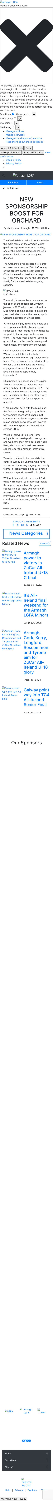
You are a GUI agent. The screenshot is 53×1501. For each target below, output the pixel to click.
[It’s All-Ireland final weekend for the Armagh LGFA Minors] (12, 598)
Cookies (32, 1490)
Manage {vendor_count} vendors (24, 138)
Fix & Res (13, 182)
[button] (26, 45)
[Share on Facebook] (13, 525)
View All (44, 543)
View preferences (11, 152)
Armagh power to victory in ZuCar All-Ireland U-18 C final (36, 565)
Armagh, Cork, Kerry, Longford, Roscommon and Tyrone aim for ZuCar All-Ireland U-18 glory (36, 652)
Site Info (9, 1467)
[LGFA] (9, 1411)
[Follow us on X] (27, 1440)
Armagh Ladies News (26, 521)
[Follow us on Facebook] (25, 1440)
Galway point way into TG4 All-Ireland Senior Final (36, 697)
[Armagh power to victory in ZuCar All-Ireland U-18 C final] (12, 556)
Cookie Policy (13, 159)
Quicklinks (10, 1460)
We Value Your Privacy (13, 1498)
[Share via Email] (23, 525)
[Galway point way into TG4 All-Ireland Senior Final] (12, 693)
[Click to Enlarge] (26, 234)
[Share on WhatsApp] (28, 525)
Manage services (15, 134)
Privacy (19, 1490)
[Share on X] (18, 525)
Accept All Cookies (12, 148)
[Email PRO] (23, 1440)
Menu (8, 1453)
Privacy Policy (14, 163)
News (40, 182)
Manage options (15, 131)
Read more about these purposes (24, 141)
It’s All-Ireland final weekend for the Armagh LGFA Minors (36, 605)
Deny (28, 148)
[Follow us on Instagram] (30, 1440)
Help (8, 1490)
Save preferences (33, 152)
